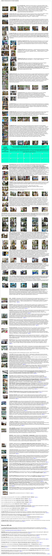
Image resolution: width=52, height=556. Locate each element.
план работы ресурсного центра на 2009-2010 (13, 530)
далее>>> (18, 301)
